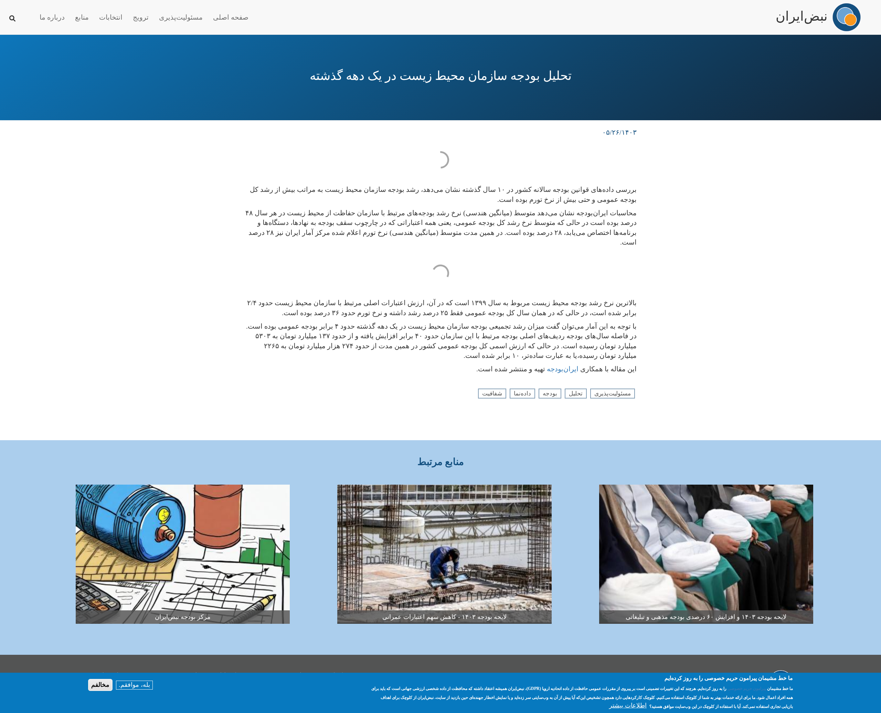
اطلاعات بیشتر (628, 705)
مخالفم (100, 684)
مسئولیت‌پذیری (181, 17)
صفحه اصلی (230, 17)
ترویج (141, 17)
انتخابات (111, 17)
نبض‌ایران (802, 13)
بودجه (550, 393)
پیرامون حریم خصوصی (747, 688)
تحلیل (576, 393)
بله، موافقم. (134, 684)
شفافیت (492, 393)
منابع (82, 17)
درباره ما (52, 17)
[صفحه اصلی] (846, 17)
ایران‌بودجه (563, 369)
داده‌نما (522, 393)
